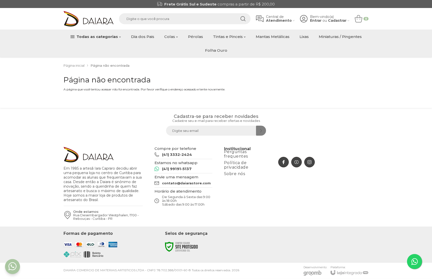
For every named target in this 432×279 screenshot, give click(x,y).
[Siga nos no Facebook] (283, 162)
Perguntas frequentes (236, 154)
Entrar (316, 20)
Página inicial (74, 65)
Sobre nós (234, 173)
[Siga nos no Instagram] (309, 162)
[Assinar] (261, 131)
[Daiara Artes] (89, 18)
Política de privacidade (236, 165)
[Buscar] (243, 18)
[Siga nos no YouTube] (296, 162)
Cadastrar (337, 20)
